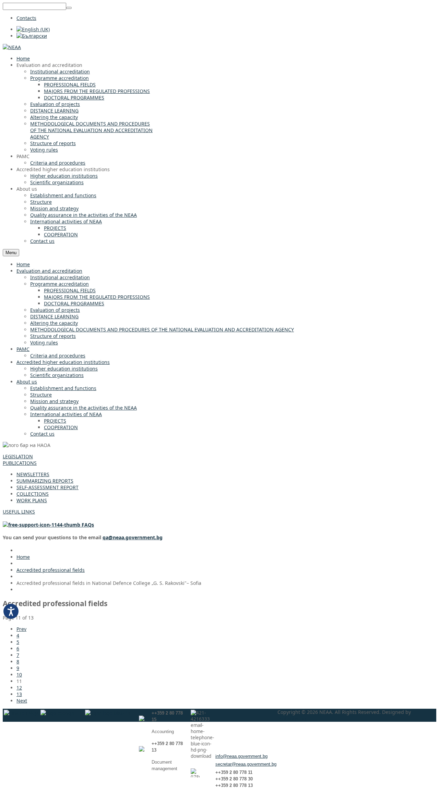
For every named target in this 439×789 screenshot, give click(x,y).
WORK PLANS (31, 500)
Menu (10, 252)
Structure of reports (53, 336)
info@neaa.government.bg (241, 756)
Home (23, 264)
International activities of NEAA (66, 414)
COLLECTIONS (32, 494)
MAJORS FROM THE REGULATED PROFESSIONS (97, 297)
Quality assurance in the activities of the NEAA (83, 407)
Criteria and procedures (57, 355)
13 (19, 694)
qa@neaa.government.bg (133, 537)
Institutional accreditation (60, 277)
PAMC (22, 349)
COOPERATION (61, 427)
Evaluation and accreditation (49, 271)
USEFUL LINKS (19, 511)
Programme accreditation (59, 284)
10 (19, 674)
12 (19, 687)
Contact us (42, 434)
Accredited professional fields (50, 570)
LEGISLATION (18, 456)
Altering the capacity (54, 323)
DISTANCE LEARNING (54, 316)
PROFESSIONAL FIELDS (70, 290)
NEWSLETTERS (32, 474)
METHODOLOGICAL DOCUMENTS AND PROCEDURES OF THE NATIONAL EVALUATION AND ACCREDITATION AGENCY (162, 329)
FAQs (87, 524)
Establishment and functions (63, 388)
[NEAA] (12, 47)
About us (26, 381)
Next (21, 700)
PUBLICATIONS (20, 463)
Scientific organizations (57, 375)
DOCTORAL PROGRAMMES (74, 303)
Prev (21, 629)
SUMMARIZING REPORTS (44, 481)
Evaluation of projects (55, 310)
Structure (41, 394)
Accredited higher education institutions (63, 362)
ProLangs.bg (291, 718)
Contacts (26, 18)
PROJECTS (55, 420)
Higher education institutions (64, 368)
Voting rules (44, 342)
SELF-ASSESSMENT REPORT (47, 487)
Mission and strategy (54, 401)
